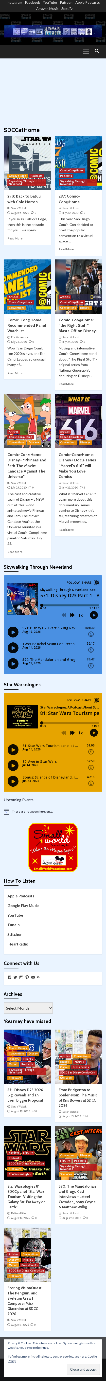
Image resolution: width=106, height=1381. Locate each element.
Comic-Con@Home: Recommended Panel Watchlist (26, 325)
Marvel (13, 1064)
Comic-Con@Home (72, 170)
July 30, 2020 (70, 213)
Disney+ (85, 307)
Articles (13, 297)
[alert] (53, 812)
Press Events (81, 1067)
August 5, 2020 (20, 213)
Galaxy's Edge (17, 176)
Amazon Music (47, 8)
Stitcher (14, 934)
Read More (14, 238)
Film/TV (28, 1059)
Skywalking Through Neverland (21, 183)
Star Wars (15, 1078)
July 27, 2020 (70, 342)
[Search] (97, 51)
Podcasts (36, 176)
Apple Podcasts (87, 2)
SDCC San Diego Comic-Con (77, 1072)
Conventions (17, 307)
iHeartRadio (17, 944)
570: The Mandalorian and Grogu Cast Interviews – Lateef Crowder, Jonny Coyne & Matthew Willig (77, 1196)
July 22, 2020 (70, 487)
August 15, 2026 (71, 1116)
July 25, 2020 (19, 487)
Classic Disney (18, 1048)
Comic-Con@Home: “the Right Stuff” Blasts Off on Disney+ (78, 325)
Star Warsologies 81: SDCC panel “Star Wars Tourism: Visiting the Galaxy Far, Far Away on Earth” (26, 1196)
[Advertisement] (53, 90)
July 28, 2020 (19, 342)
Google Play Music (23, 905)
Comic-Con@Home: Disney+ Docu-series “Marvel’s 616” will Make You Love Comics (77, 465)
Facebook (32, 2)
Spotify (66, 8)
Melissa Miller (19, 1213)
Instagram (14, 2)
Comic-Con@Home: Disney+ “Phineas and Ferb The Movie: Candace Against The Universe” (26, 465)
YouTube (50, 2)
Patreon (66, 2)
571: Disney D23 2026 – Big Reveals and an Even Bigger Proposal (26, 1095)
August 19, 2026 (20, 1111)
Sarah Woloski (19, 208)
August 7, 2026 (20, 1324)
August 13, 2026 (71, 1218)
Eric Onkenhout (20, 337)
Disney (33, 1053)
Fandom (14, 1152)
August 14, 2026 (20, 1218)
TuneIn (13, 925)
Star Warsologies (20, 1174)
